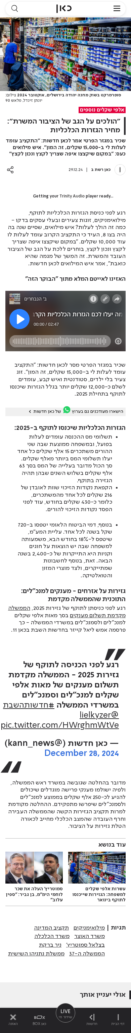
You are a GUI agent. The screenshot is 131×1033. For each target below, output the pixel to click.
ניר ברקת (50, 945)
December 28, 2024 (81, 754)
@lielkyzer (99, 715)
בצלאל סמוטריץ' (85, 945)
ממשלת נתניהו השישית (36, 954)
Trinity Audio (72, 196)
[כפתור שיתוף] (10, 170)
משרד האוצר (89, 936)
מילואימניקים (89, 928)
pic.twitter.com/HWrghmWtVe (60, 725)
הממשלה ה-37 (87, 954)
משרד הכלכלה (52, 936)
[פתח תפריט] (117, 9)
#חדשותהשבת (28, 705)
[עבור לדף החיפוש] (14, 9)
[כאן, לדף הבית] (64, 9)
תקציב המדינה (51, 928)
